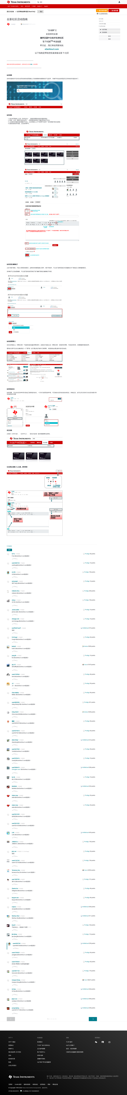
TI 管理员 (13, 24)
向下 (17, 559)
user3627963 (16, 749)
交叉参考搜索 (41, 1048)
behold (14, 646)
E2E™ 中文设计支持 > (13, 6)
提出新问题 (114, 10)
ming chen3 (15, 712)
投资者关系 (11, 1058)
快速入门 (39, 6)
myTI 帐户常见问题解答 (44, 1062)
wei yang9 (15, 581)
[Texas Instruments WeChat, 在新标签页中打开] (96, 1043)
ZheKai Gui (15, 888)
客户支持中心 (41, 1052)
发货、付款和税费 (71, 1048)
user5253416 (16, 758)
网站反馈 (55, 1084)
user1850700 (16, 879)
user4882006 (16, 702)
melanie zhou (16, 591)
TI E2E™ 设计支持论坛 (43, 1045)
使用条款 (42, 1084)
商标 (49, 1084)
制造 (9, 1062)
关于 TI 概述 (11, 1042)
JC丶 (13, 683)
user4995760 (17, 943)
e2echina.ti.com (52, 49)
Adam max (15, 795)
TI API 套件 (69, 1042)
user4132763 (16, 860)
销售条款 (35, 1084)
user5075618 (16, 731)
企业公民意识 (12, 1065)
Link (13, 832)
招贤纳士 (11, 1045)
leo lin (13, 777)
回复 (9, 550)
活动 (9, 1055)
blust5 (14, 925)
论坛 (22, 6)
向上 (12, 559)
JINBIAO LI (15, 841)
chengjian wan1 (16, 769)
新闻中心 (11, 1048)
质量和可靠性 (41, 1058)
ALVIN (14, 572)
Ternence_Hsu (16, 870)
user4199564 (16, 674)
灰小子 (14, 664)
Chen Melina (15, 692)
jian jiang (14, 934)
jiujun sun (15, 999)
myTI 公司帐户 (70, 1045)
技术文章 (27, 6)
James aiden (15, 609)
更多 (41, 11)
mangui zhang (16, 980)
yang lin (14, 655)
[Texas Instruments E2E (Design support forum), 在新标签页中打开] (103, 1043)
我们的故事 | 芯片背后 (14, 1052)
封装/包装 (40, 1055)
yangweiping (15, 1008)
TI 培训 (34, 6)
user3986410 (16, 767)
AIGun (14, 600)
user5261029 (16, 814)
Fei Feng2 (15, 637)
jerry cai (14, 851)
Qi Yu (13, 553)
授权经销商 (80, 1052)
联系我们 (39, 1042)
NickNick (14, 786)
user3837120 (16, 971)
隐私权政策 (27, 1084)
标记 (109, 36)
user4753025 (16, 952)
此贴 (31, 64)
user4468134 (16, 563)
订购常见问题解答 (71, 1052)
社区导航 (104, 29)
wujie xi (14, 907)
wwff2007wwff (16, 628)
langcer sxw (15, 897)
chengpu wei (15, 619)
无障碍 (10, 1084)
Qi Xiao (14, 989)
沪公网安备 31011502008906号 (31, 1091)
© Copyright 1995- (15, 1087)
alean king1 (15, 740)
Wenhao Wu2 (16, 916)
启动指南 (104, 32)
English (46, 6)
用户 (119, 2)
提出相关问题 (103, 10)
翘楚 (13, 721)
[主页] (20, 2)
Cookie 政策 (18, 1084)
